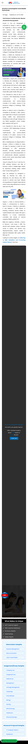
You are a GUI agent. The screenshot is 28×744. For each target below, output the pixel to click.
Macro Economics (11, 653)
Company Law (10, 670)
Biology (8, 700)
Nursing (8, 704)
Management (10, 683)
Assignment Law (11, 674)
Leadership (9, 691)
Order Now (14, 438)
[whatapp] (24, 27)
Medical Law (9, 679)
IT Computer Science (12, 730)
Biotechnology (10, 708)
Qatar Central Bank (12, 657)
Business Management (12, 649)
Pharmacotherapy (11, 717)
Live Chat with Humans (9, 741)
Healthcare (9, 713)
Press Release (10, 696)
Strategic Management (13, 687)
